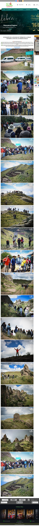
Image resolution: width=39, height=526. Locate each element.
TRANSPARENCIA (35, 9)
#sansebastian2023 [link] (17, 48)
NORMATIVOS (21, 9)
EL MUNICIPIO (15, 9)
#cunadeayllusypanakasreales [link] (17, 47)
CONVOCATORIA (28, 9)
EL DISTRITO (9, 9)
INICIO (4, 9)
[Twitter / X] (21, 1)
